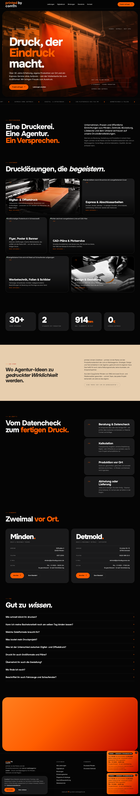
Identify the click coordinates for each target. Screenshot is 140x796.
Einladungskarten (62, 774)
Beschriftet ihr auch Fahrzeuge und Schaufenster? (70, 677)
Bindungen (71, 4)
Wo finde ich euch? (70, 669)
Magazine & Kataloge (63, 777)
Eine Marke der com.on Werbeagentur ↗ (102, 385)
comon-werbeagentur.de (78, 792)
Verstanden (9, 790)
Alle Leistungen (61, 765)
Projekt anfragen (126, 4)
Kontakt (89, 4)
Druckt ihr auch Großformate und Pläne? (70, 654)
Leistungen (50, 4)
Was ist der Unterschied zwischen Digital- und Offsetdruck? (70, 647)
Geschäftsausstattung (63, 780)
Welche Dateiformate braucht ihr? (70, 632)
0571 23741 (60, 555)
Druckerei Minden (89, 765)
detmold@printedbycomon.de (120, 560)
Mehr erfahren (22, 790)
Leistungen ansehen (39, 87)
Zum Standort (32, 575)
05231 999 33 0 (124, 555)
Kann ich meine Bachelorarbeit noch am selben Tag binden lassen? (70, 624)
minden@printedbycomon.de (54, 560)
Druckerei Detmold (90, 768)
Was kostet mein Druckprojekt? (70, 639)
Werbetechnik (60, 783)
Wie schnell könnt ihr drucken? (70, 616)
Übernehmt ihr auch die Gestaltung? (70, 662)
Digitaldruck (61, 4)
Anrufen (17, 575)
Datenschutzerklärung (13, 785)
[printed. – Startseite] (14, 4)
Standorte (81, 4)
